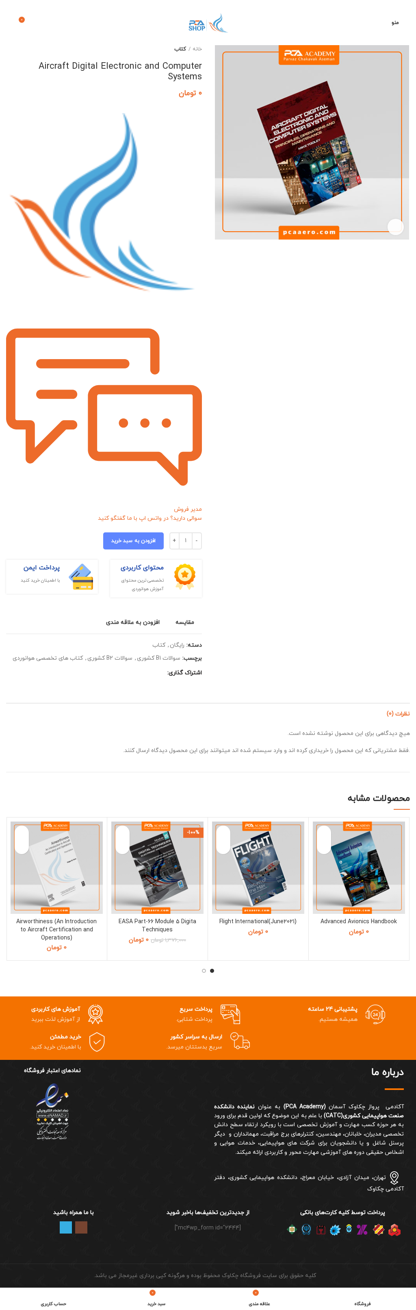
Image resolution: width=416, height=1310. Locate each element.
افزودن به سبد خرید (133, 541)
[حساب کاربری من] (380, 23)
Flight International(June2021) (258, 922)
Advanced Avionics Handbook (359, 922)
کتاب (180, 49)
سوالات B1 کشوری (158, 658)
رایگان (177, 645)
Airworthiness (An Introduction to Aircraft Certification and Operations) (56, 930)
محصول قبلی (26, 49)
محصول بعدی (10, 49)
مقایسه (185, 623)
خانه (197, 49)
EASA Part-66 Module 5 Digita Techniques (157, 926)
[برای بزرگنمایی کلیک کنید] (396, 227)
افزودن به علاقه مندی (133, 623)
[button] (324, 847)
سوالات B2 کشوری (109, 658)
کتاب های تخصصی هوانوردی (48, 658)
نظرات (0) (398, 714)
